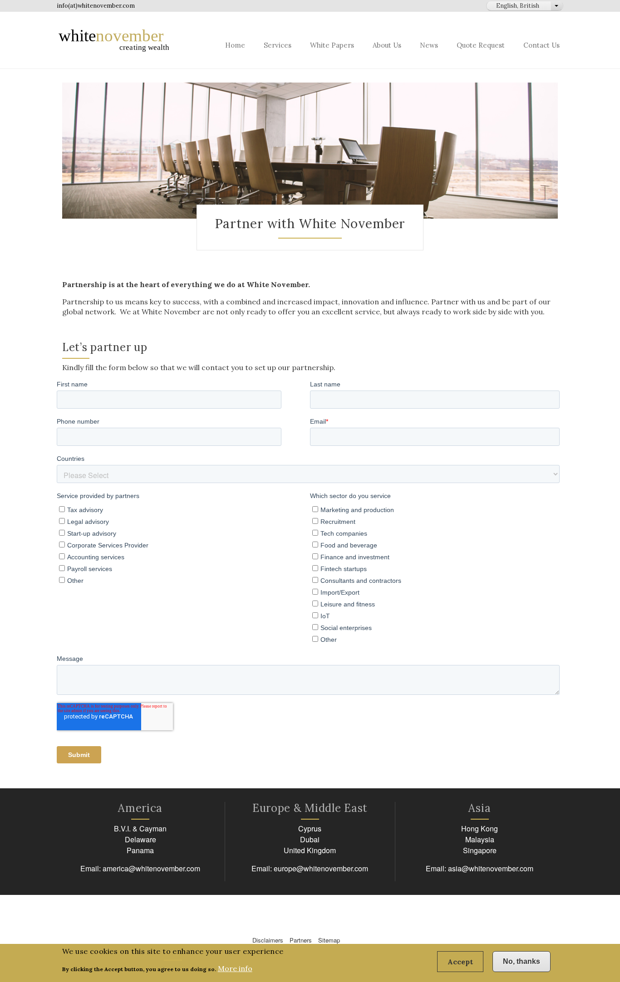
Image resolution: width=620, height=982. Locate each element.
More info (235, 968)
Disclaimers (267, 940)
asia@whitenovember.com (490, 868)
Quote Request (481, 45)
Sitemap (329, 940)
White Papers (332, 45)
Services (277, 45)
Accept (460, 961)
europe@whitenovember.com (321, 868)
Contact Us (541, 45)
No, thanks (521, 961)
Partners (301, 940)
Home (235, 45)
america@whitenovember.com (151, 868)
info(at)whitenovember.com (96, 6)
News (429, 45)
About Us (387, 45)
